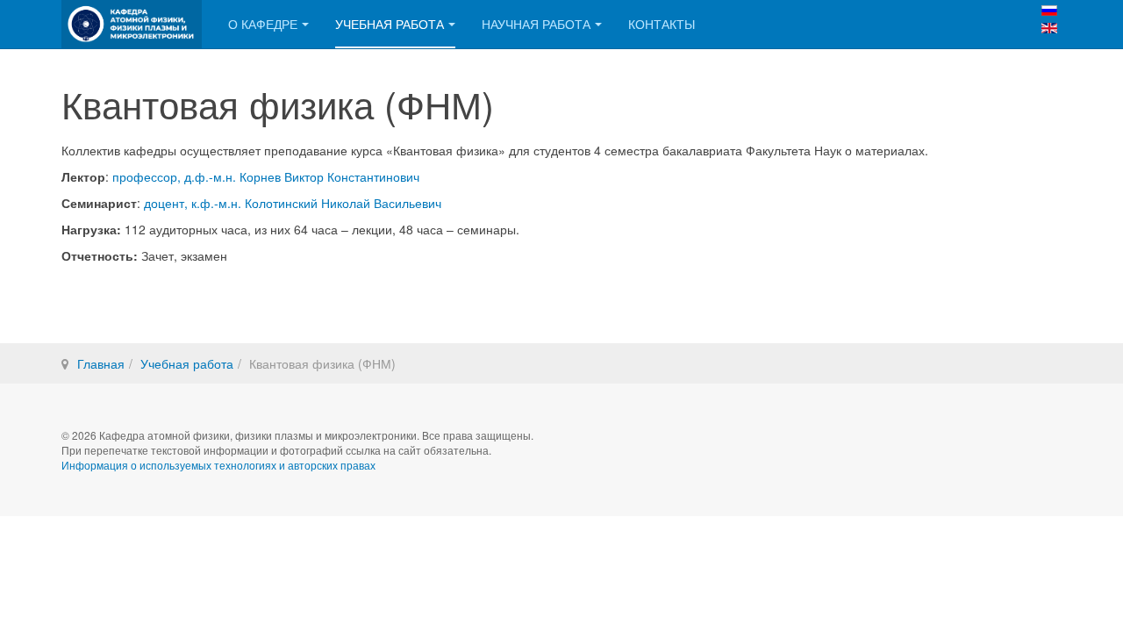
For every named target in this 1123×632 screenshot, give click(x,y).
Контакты (661, 23)
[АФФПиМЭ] (131, 24)
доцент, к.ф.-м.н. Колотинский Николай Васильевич (292, 203)
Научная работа (536, 23)
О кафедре (262, 23)
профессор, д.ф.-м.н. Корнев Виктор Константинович (265, 176)
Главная (101, 363)
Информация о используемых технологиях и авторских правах (218, 464)
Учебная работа (389, 23)
